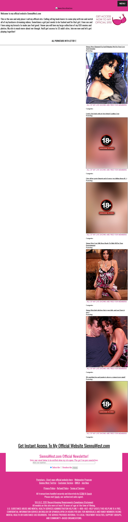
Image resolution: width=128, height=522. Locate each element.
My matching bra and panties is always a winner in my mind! (105, 377)
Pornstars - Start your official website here (54, 479)
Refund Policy (62, 488)
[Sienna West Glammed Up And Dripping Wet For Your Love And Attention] (107, 78)
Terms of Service (77, 488)
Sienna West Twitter (47, 482)
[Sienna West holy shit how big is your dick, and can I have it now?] (107, 341)
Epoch (89, 493)
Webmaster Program (83, 479)
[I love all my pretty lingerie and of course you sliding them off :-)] (107, 207)
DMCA (77, 482)
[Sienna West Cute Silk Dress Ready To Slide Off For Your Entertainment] (107, 274)
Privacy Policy (49, 488)
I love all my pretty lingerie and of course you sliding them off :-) (106, 178)
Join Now (85, 482)
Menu (122, 3)
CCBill (81, 493)
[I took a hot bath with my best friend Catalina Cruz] (107, 143)
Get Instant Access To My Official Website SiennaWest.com (64, 445)
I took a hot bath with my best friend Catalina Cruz (102, 114)
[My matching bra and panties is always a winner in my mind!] (107, 406)
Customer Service (65, 482)
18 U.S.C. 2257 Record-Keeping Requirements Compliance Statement (64, 502)
